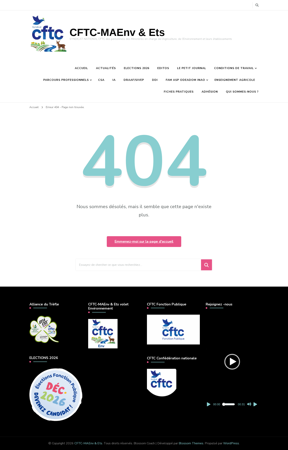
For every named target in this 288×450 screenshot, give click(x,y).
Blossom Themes (191, 443)
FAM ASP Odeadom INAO (185, 80)
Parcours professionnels (66, 80)
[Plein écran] (255, 404)
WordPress (231, 443)
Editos (163, 68)
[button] (232, 362)
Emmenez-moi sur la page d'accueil (144, 241)
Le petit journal (191, 68)
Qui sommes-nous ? (242, 92)
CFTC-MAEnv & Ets (117, 32)
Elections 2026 (136, 68)
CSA (101, 80)
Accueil (81, 68)
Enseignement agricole (235, 80)
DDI (155, 80)
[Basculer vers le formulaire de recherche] (257, 5)
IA (114, 80)
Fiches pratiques (179, 92)
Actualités (106, 68)
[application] (232, 362)
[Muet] (249, 404)
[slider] (229, 404)
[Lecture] (209, 404)
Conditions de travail (234, 68)
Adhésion (210, 92)
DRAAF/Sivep (134, 80)
